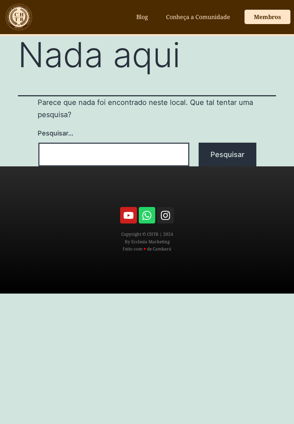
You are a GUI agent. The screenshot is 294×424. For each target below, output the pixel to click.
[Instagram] (165, 215)
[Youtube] (128, 215)
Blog (142, 17)
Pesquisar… (56, 133)
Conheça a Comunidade (198, 17)
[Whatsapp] (147, 215)
